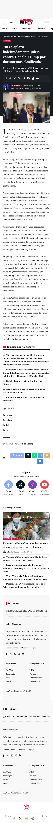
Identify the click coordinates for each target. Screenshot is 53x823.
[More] (37, 78)
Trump (30, 444)
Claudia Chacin (13, 552)
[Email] (28, 78)
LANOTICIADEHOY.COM (18, 691)
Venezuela (46, 716)
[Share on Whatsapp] (19, 78)
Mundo (7, 41)
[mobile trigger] (5, 22)
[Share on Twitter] (15, 78)
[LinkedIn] (23, 654)
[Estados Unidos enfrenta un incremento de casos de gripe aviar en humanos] (26, 526)
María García (15, 85)
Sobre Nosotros (13, 624)
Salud (15, 539)
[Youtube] (44, 488)
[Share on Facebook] (10, 78)
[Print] (33, 78)
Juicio (23, 444)
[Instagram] (32, 488)
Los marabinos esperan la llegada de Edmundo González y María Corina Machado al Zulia (26, 568)
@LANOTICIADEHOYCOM (20, 611)
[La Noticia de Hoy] (27, 22)
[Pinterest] (15, 654)
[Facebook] (8, 488)
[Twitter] (20, 488)
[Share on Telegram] (24, 78)
